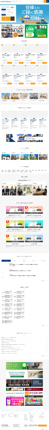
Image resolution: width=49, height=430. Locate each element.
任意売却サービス (31, 415)
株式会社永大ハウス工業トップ (5, 410)
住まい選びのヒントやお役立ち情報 (16, 415)
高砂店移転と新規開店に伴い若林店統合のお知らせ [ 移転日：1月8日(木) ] (15, 344)
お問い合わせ (4, 83)
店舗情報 (42, 1)
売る (34, 1)
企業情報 (24, 410)
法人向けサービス (31, 419)
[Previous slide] (2, 188)
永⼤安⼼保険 (31, 420)
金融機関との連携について (42, 416)
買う (31, 1)
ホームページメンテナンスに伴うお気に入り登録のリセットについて (14, 349)
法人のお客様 (29, 410)
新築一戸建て (4, 11)
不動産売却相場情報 (32, 416)
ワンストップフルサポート (42, 414)
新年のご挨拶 (7, 342)
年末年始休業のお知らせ (8, 346)
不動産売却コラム (26, 418)
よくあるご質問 (20, 410)
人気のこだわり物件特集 (4, 414)
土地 (8, 12)
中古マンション (4, 12)
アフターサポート (41, 415)
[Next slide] (46, 188)
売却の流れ (25, 415)
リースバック (25, 420)
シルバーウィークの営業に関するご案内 (10, 337)
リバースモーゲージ (32, 421)
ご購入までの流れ (10, 416)
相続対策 (31, 418)
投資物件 (12, 12)
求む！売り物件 (26, 417)
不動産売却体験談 (31, 417)
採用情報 (27, 410)
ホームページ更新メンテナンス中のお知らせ (11, 353)
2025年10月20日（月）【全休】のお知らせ (11, 351)
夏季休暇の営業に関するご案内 (9, 339)
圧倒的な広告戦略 (26, 419)
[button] (38, 23)
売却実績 (25, 416)
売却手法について (26, 414)
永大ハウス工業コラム (41, 417)
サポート (38, 1)
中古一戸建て (9, 11)
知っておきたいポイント (32, 414)
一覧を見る (42, 280)
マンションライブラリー (41, 418)
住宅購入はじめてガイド (16, 414)
